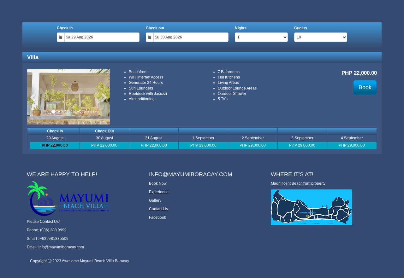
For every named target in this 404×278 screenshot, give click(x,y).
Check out (155, 28)
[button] (33, 97)
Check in (65, 28)
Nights (241, 28)
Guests (300, 28)
